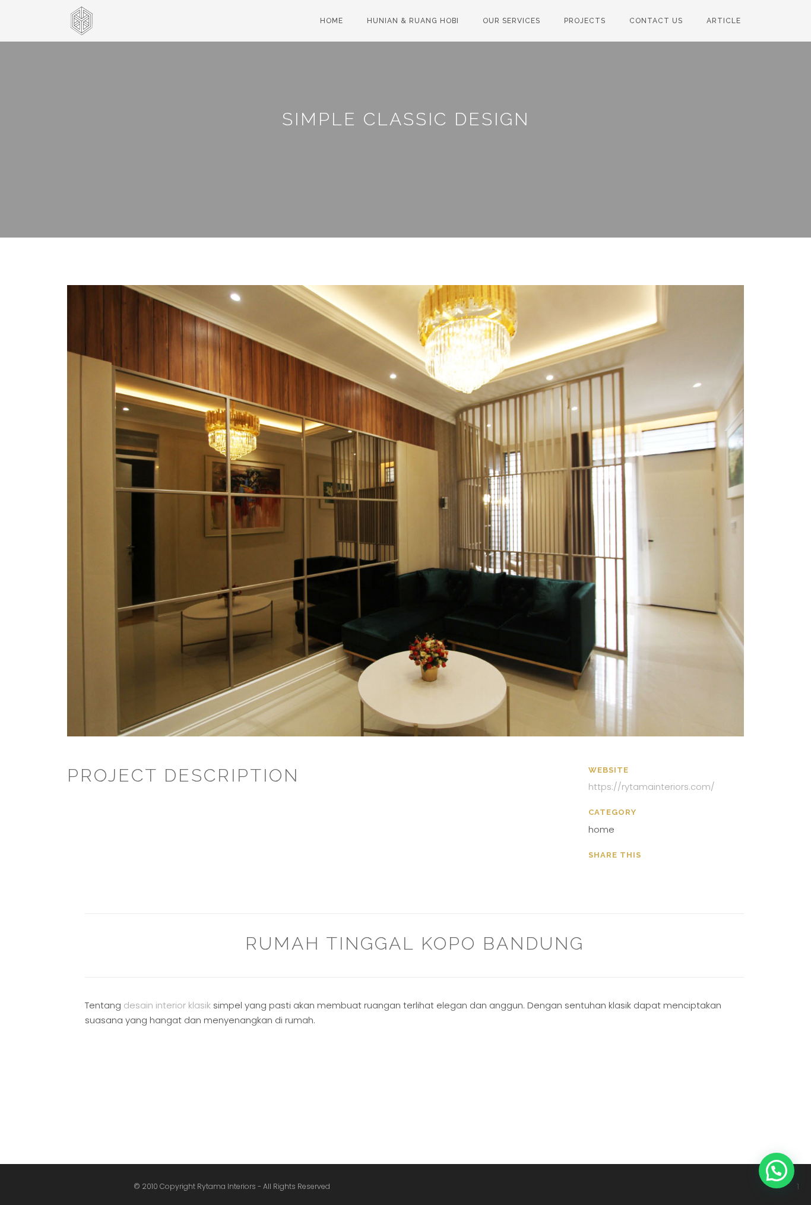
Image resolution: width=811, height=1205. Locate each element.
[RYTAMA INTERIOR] (85, 15)
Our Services (511, 21)
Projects (585, 21)
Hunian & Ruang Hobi (413, 21)
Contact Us (656, 21)
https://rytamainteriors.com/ (651, 786)
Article (724, 21)
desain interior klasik (167, 1005)
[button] (776, 1170)
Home (331, 21)
